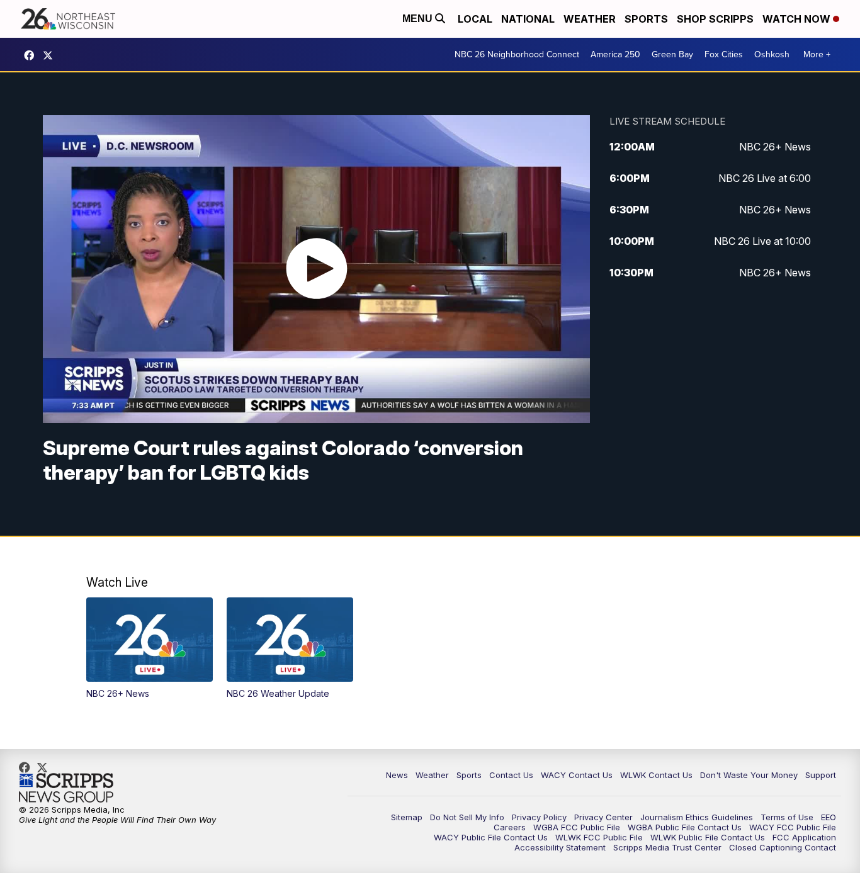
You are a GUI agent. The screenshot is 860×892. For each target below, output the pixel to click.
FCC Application (804, 837)
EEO (828, 817)
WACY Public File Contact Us (491, 837)
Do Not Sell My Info (467, 817)
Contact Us (511, 775)
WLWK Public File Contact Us (707, 837)
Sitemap (406, 817)
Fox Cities (723, 54)
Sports (646, 19)
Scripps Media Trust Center (667, 847)
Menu (418, 18)
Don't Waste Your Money (749, 775)
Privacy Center (603, 817)
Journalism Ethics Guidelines (696, 817)
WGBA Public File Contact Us (685, 827)
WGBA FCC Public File (576, 827)
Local (475, 19)
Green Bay (672, 54)
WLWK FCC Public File (599, 837)
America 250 (615, 54)
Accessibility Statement (560, 847)
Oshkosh (771, 54)
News (397, 775)
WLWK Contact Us (656, 775)
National (528, 19)
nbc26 (51, 55)
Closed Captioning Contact (782, 847)
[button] (149, 648)
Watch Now (797, 19)
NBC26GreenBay (32, 55)
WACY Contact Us (577, 775)
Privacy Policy (539, 817)
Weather (589, 19)
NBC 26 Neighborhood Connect (517, 54)
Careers (510, 827)
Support (820, 775)
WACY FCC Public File (792, 827)
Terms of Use (787, 817)
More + (816, 54)
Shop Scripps (715, 19)
